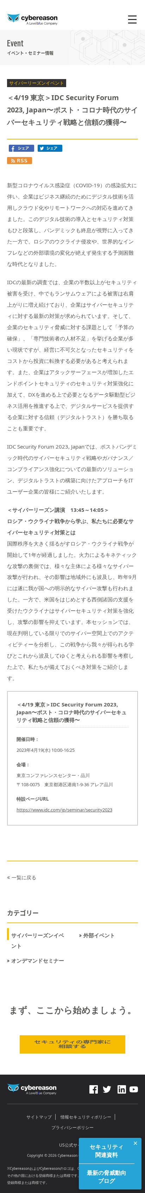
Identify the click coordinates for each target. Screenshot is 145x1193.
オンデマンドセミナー (37, 961)
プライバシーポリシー (72, 1127)
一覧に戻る (24, 877)
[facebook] (93, 1087)
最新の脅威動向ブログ (106, 1176)
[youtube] (134, 1087)
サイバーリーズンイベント (37, 940)
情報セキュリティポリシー (86, 1117)
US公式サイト (72, 1145)
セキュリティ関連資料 (107, 1150)
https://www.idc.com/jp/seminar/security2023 (64, 810)
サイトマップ (39, 1117)
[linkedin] (121, 1087)
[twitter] (107, 1087)
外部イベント (99, 935)
